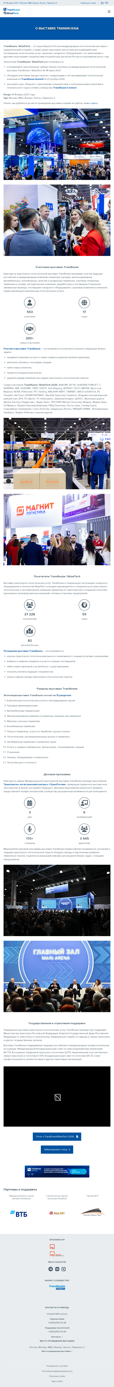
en (106, 2)
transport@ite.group (57, 1313)
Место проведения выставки (56, 1351)
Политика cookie (57, 1376)
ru (102, 2)
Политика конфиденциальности (57, 1371)
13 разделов (63, 695)
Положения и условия (57, 1366)
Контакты (56, 1337)
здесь (94, 103)
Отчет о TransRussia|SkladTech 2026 (55, 1136)
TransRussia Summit (32, 79)
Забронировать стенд (55, 1149)
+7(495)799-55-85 (57, 1322)
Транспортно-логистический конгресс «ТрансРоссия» (35, 784)
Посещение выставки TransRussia (23, 651)
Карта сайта (57, 1381)
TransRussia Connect (65, 87)
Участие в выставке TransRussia (22, 348)
